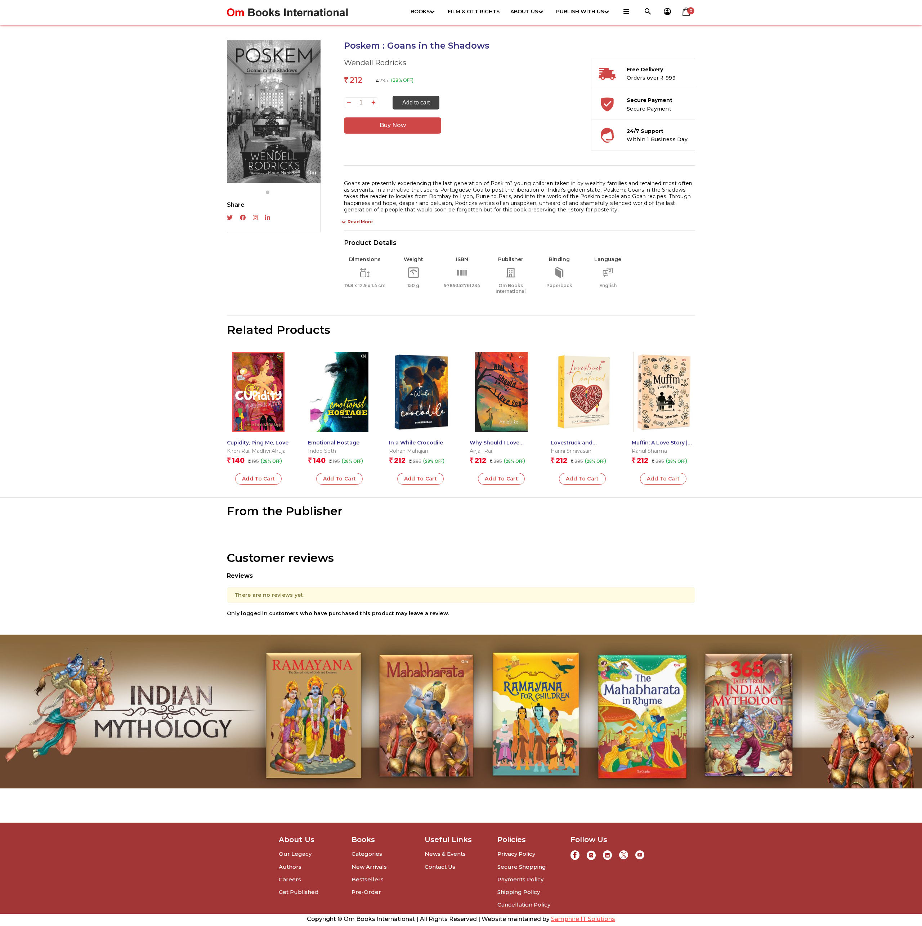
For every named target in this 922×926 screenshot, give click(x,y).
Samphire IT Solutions (583, 919)
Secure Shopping (521, 866)
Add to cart (416, 102)
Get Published (299, 892)
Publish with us (580, 11)
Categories (367, 853)
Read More (360, 221)
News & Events (445, 853)
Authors (290, 866)
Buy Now (393, 125)
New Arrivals (369, 866)
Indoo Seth (322, 451)
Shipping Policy (518, 892)
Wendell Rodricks (375, 62)
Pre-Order (366, 892)
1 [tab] (267, 192)
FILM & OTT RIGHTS (474, 11)
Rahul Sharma (649, 451)
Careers (290, 879)
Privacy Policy (516, 853)
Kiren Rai (238, 451)
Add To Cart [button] (258, 478)
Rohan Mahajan (408, 451)
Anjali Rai (481, 451)
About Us (524, 11)
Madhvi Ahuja (269, 451)
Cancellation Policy (523, 904)
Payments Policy (520, 879)
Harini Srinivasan (571, 451)
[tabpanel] (274, 111)
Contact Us (440, 866)
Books (420, 11)
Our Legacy (295, 853)
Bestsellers (368, 879)
